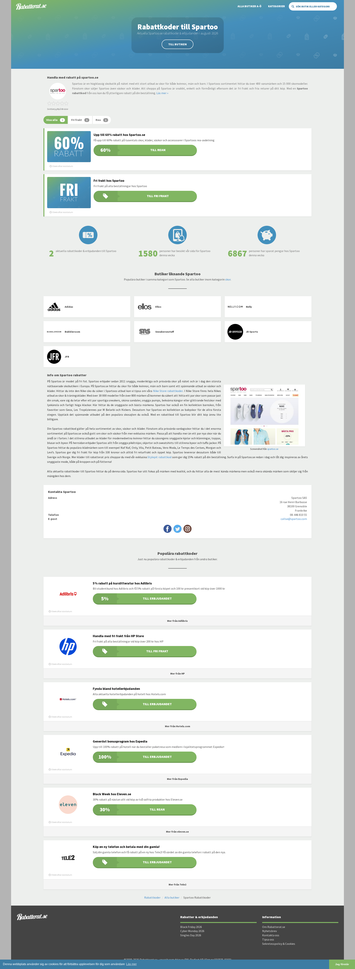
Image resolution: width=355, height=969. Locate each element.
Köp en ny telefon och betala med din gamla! (126, 847)
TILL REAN (132, 150)
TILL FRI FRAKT (158, 196)
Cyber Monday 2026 (192, 931)
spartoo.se (272, 449)
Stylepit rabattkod (159, 457)
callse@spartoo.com (294, 519)
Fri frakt (79, 120)
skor (228, 279)
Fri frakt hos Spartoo (109, 180)
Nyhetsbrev (269, 931)
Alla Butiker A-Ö (249, 6)
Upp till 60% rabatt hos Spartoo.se (119, 135)
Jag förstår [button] (342, 964)
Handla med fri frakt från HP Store (118, 636)
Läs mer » (162, 93)
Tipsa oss (268, 939)
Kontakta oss (270, 935)
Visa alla (54, 120)
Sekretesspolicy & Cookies (278, 944)
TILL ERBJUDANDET (136, 598)
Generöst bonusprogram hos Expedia (120, 741)
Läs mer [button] (131, 964)
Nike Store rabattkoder (168, 391)
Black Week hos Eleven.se (112, 794)
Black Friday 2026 (191, 927)
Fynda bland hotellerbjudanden (116, 688)
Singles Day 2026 (190, 935)
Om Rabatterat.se (273, 927)
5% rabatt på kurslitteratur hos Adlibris (122, 583)
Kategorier (276, 6)
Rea (101, 120)
